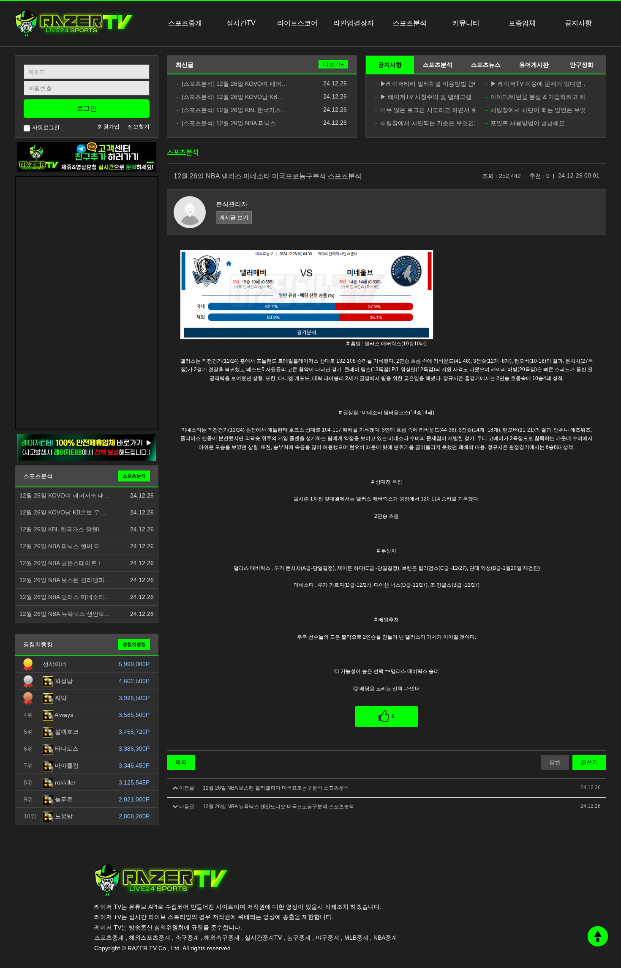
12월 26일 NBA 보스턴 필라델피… (64, 580)
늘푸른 (63, 799)
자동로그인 (46, 127)
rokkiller (64, 782)
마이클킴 (66, 765)
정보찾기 (139, 126)
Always (63, 714)
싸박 (60, 698)
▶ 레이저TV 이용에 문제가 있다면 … (537, 84)
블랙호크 (66, 731)
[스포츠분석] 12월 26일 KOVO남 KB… (232, 97)
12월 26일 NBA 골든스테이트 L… (63, 563)
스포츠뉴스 (486, 64)
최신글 (184, 64)
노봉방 (63, 816)
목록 (181, 762)
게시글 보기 (233, 217)
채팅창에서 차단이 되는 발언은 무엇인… (537, 110)
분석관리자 (232, 204)
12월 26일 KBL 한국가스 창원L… (63, 529)
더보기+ (333, 64)
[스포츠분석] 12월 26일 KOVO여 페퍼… (234, 84)
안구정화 (582, 64)
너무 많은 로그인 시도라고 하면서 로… (427, 110)
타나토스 (66, 748)
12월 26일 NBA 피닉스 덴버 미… (62, 546)
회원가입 (109, 126)
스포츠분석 (437, 64)
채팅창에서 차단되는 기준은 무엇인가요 (427, 123)
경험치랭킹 (134, 644)
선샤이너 (54, 664)
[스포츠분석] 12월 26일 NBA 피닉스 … (232, 123)
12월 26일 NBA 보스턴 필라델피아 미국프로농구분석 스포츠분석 (276, 788)
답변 (555, 762)
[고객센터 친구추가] (86, 156)
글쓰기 (589, 762)
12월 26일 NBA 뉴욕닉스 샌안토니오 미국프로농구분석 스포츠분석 (278, 806)
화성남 (63, 681)
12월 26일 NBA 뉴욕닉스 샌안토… (64, 614)
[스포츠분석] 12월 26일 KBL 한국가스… (234, 110)
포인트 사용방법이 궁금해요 (527, 123)
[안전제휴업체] (86, 447)
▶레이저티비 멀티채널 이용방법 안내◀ (427, 84)
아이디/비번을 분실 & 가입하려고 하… (537, 97)
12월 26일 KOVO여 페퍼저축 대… (64, 495)
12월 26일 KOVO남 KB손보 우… (62, 512)
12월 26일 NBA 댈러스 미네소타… (64, 597)
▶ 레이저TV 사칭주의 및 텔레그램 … (427, 97)
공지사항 (390, 64)
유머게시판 (534, 64)
